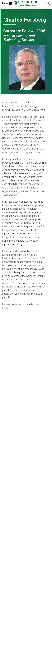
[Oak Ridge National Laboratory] (26, 3)
